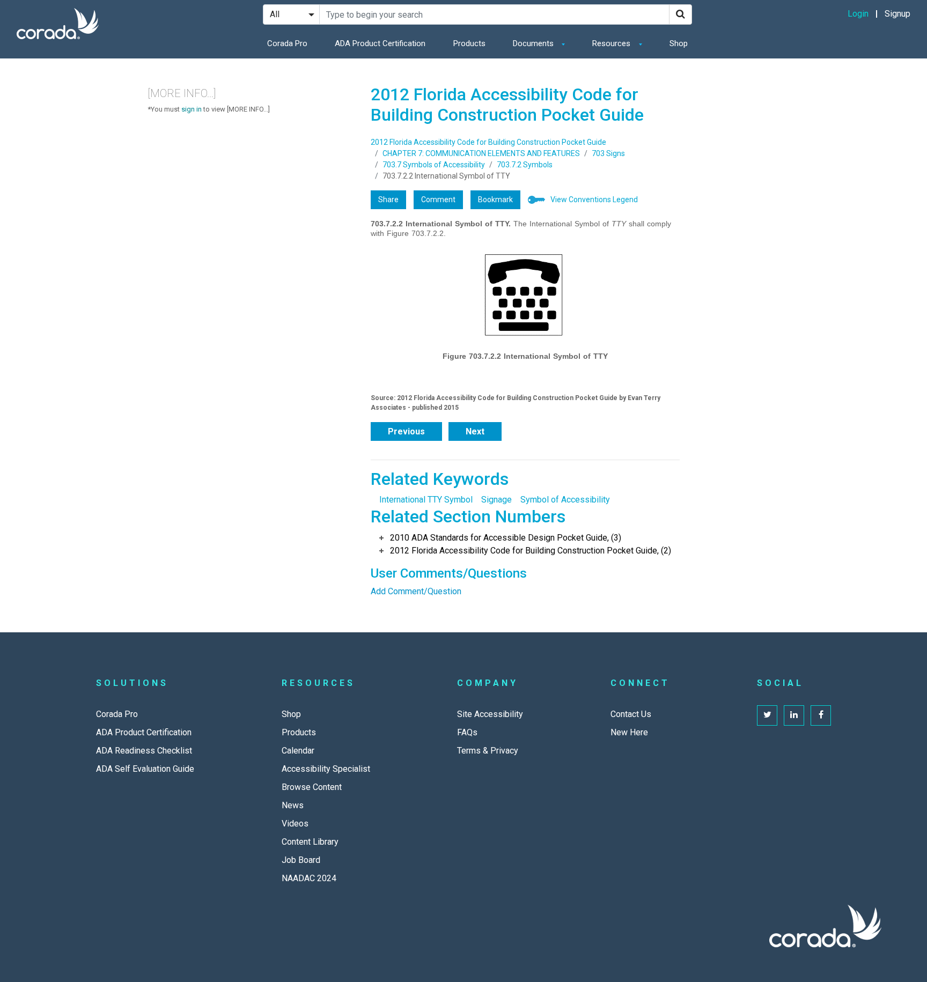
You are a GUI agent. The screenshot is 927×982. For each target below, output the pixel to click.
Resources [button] (612, 43)
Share (388, 199)
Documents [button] (534, 43)
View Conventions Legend (594, 199)
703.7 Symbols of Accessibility (433, 164)
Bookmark (495, 199)
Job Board (301, 860)
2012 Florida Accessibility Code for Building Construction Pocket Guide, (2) (530, 550)
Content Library (310, 842)
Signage (496, 499)
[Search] (680, 14)
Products (469, 43)
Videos (295, 823)
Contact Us (630, 714)
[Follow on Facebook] (821, 715)
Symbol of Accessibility (565, 499)
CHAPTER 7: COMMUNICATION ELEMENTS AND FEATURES (481, 153)
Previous (406, 431)
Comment (438, 199)
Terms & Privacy (487, 750)
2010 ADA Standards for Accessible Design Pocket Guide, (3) (505, 538)
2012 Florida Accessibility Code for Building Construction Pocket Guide (488, 142)
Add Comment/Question (416, 591)
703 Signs (608, 153)
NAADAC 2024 (309, 878)
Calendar (298, 750)
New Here (629, 732)
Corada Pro (287, 43)
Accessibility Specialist (326, 769)
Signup (897, 14)
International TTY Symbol (426, 499)
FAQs (467, 732)
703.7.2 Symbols (525, 164)
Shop (679, 43)
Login (858, 14)
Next (475, 431)
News (293, 805)
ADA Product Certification (380, 43)
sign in (191, 109)
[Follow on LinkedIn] (794, 715)
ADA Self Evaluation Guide (145, 769)
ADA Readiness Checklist (144, 750)
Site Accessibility (490, 714)
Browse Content (312, 787)
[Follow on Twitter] (767, 715)
